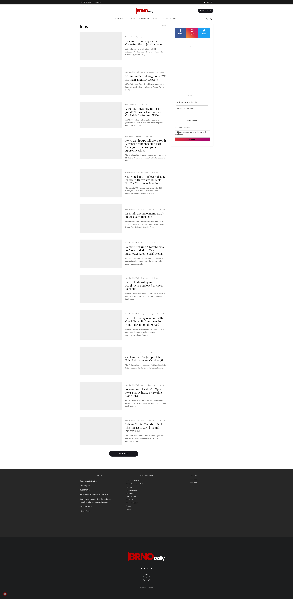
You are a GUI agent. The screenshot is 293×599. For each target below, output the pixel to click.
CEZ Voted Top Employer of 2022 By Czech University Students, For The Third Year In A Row (145, 180)
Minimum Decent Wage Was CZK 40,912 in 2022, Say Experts (145, 78)
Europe (143, 314)
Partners (129, 500)
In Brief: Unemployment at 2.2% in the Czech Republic (144, 215)
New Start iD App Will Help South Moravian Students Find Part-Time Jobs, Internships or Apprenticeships (145, 145)
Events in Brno (129, 37)
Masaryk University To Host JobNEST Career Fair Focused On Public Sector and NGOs (143, 112)
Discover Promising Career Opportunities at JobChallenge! (144, 42)
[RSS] (207, 19)
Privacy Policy (85, 511)
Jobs (162, 19)
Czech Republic (120, 19)
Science (154, 19)
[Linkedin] (151, 568)
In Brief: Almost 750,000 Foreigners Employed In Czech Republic (144, 285)
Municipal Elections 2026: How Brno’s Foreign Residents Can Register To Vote (196, 73)
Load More (123, 453)
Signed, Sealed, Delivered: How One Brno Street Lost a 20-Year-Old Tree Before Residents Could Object (197, 83)
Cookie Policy (131, 490)
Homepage (130, 493)
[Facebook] (201, 2)
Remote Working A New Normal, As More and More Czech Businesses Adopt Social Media (145, 250)
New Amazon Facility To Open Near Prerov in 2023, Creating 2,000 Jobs (143, 392)
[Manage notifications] (5, 594)
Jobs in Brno (131, 496)
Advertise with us (86, 507)
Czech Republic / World (132, 72)
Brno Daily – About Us (135, 484)
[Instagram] (208, 2)
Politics (143, 72)
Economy (143, 209)
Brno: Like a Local (188, 523)
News (131, 136)
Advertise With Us (133, 481)
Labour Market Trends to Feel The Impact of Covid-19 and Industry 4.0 (143, 427)
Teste (128, 509)
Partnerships (171, 19)
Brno (133, 19)
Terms (128, 506)
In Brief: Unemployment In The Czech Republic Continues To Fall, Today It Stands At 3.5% (144, 321)
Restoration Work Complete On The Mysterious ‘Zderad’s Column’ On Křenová (196, 63)
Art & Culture (144, 19)
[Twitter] (204, 2)
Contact (129, 487)
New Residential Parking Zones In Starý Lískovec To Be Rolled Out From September (196, 53)
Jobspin (192, 102)
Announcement (129, 353)
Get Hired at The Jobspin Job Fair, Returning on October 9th (144, 358)
